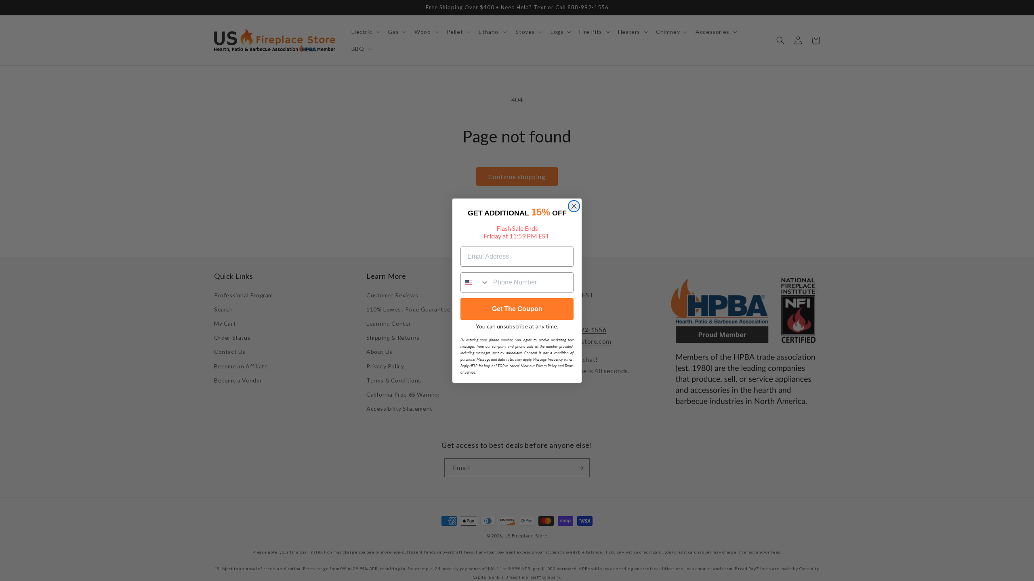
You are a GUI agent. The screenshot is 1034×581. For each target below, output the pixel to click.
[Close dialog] (574, 206)
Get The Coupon (517, 308)
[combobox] (475, 282)
